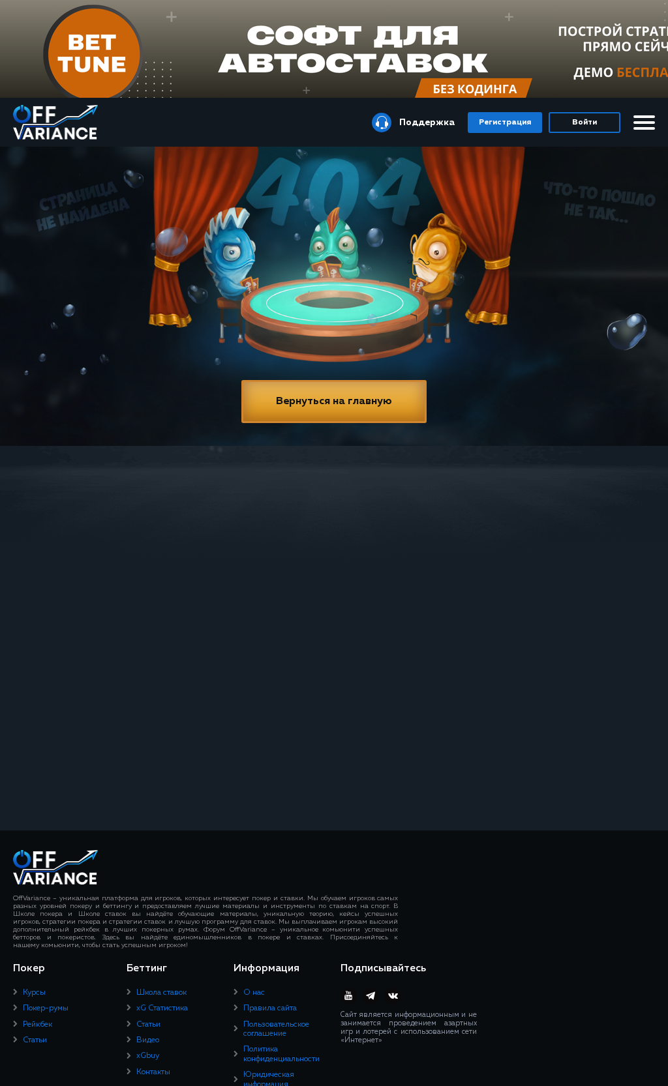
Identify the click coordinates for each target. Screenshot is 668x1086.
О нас (254, 993)
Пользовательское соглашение (276, 1029)
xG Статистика (162, 1008)
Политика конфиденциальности (281, 1054)
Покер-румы (45, 1008)
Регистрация (505, 122)
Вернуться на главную (334, 401)
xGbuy (147, 1056)
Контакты (153, 1072)
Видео (147, 1040)
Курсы (34, 993)
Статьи (35, 1040)
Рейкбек (37, 1025)
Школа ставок (161, 993)
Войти (584, 122)
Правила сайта (270, 1008)
